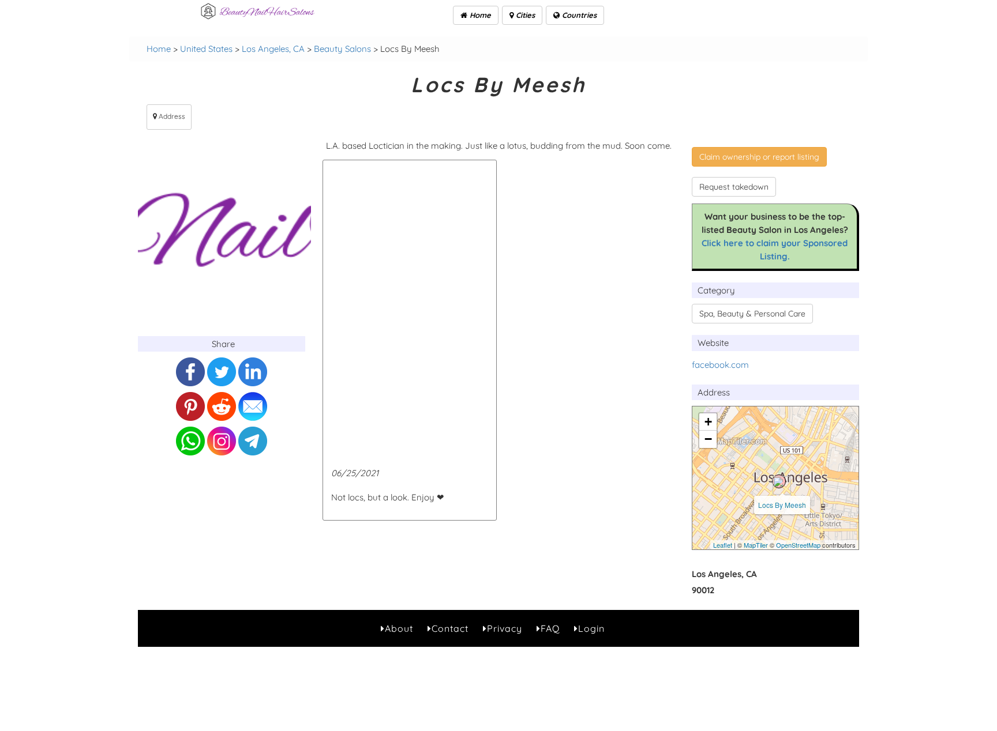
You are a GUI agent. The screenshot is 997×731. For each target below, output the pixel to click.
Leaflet (722, 544)
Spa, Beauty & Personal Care (752, 313)
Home (479, 15)
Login (591, 628)
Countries (578, 15)
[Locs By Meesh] (779, 481)
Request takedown (734, 187)
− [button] (708, 439)
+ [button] (708, 422)
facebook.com (720, 364)
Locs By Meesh (782, 505)
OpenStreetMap (798, 544)
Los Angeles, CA (273, 48)
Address (171, 116)
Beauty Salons (342, 48)
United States (206, 48)
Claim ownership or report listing (759, 157)
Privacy (504, 628)
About (399, 628)
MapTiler (756, 544)
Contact (450, 628)
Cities (524, 15)
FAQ (550, 628)
